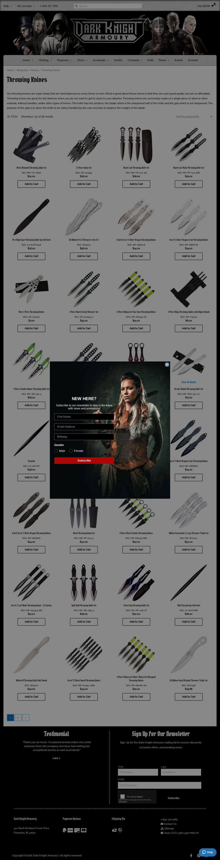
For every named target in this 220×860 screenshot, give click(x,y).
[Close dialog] (167, 364)
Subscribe (84, 460)
